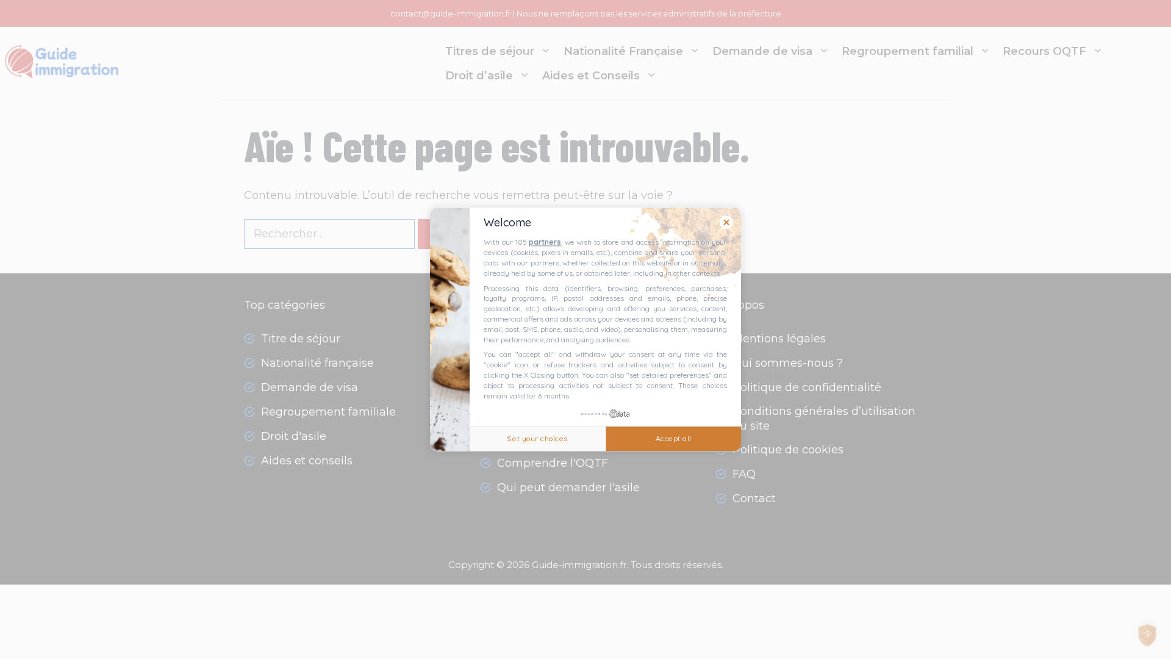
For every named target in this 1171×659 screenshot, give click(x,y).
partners (545, 242)
